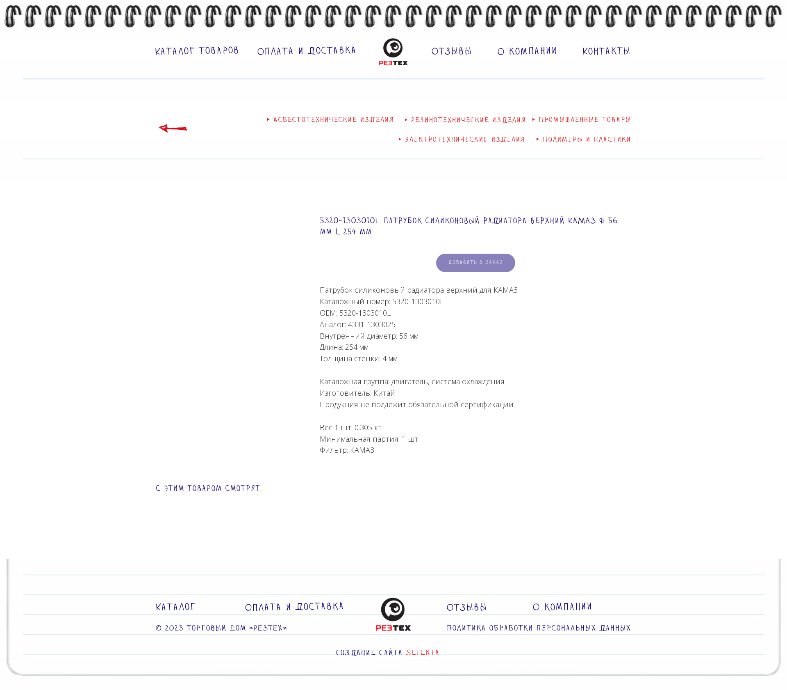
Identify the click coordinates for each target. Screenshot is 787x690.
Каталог (175, 607)
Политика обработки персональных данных (538, 629)
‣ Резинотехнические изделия (465, 120)
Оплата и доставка (307, 51)
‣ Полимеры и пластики (583, 139)
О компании (527, 51)
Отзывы (451, 51)
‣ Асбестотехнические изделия (330, 120)
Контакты (606, 51)
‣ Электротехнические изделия (461, 139)
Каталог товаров (197, 51)
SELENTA (422, 653)
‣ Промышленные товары (581, 120)
